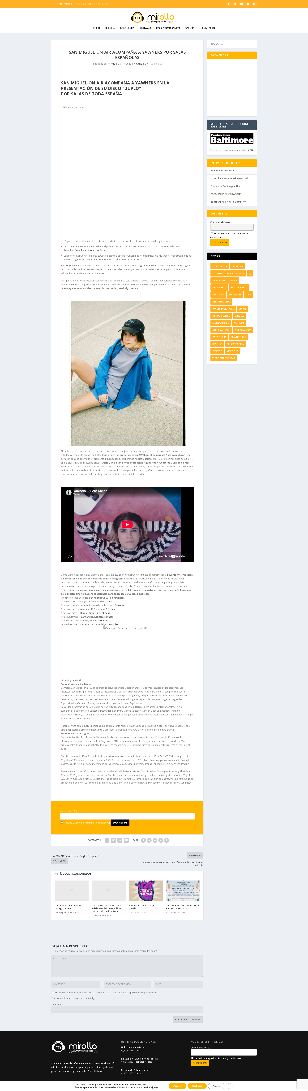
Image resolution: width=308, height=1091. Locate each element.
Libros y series (221, 315)
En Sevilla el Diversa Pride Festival (229, 178)
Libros (242, 308)
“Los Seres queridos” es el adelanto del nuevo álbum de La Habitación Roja (107, 908)
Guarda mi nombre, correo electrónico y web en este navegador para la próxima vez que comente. (106, 992)
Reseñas (217, 344)
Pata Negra (127, 28)
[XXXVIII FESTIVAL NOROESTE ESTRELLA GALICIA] (183, 891)
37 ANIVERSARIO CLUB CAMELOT (228, 202)
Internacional (221, 301)
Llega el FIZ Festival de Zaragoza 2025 (68, 907)
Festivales (145, 28)
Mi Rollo (110, 28)
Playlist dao (238, 336)
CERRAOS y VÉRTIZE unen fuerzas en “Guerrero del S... (101, 3)
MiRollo (239, 315)
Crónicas (237, 266)
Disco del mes (235, 273)
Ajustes (217, 1085)
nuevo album (243, 329)
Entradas (109, 601)
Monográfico (220, 322)
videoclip (232, 351)
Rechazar (197, 1085)
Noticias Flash (221, 329)
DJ (250, 273)
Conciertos (219, 266)
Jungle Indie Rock (223, 308)
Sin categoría (235, 344)
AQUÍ (250, 150)
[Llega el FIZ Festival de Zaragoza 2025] (72, 891)
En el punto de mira (224, 280)
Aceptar (177, 1085)
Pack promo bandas (168, 28)
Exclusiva (218, 294)
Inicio (96, 28)
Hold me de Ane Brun (222, 170)
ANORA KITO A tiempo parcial (142, 907)
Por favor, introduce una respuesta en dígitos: (75, 998)
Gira (248, 294)
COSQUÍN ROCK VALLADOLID (225, 194)
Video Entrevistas (223, 358)
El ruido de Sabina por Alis (225, 186)
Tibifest (217, 351)
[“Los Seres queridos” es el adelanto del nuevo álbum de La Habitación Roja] (109, 891)
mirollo (111, 63)
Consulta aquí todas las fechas (91, 250)
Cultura (217, 273)
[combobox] (232, 44)
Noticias (138, 63)
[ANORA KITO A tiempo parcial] (146, 891)
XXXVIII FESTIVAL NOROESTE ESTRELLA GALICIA (182, 907)
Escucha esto (239, 287)
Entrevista (219, 287)
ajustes (154, 1087)
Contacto (208, 28)
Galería (189, 28)
